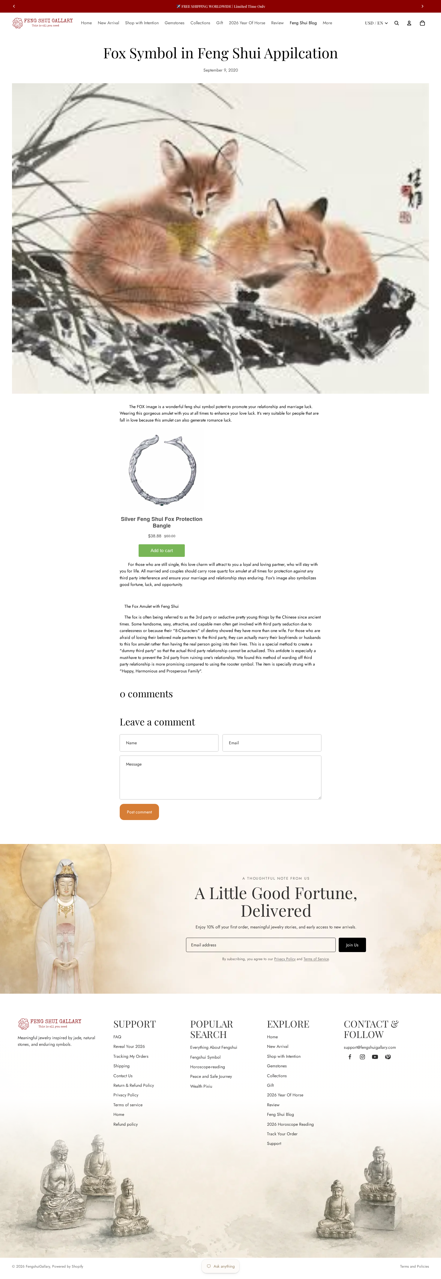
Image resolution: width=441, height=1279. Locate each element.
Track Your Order (282, 1134)
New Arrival (277, 1046)
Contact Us (123, 1076)
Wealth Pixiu (201, 1086)
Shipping (121, 1066)
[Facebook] (350, 1057)
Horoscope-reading (207, 1067)
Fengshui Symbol (205, 1057)
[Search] (396, 23)
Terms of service (127, 1105)
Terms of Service (316, 959)
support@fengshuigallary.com (370, 1047)
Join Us (352, 945)
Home (118, 1114)
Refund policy (125, 1124)
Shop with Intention (284, 1056)
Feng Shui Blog (280, 1114)
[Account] (409, 23)
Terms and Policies (414, 1266)
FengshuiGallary (38, 1266)
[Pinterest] (388, 1057)
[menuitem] (327, 23)
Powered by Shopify (67, 1266)
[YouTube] (375, 1057)
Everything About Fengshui (213, 1047)
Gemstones (277, 1066)
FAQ (117, 1037)
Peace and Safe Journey (211, 1076)
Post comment (139, 812)
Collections (277, 1076)
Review (273, 1105)
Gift (270, 1085)
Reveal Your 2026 (129, 1046)
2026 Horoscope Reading (290, 1124)
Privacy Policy (285, 959)
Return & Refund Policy (133, 1085)
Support (274, 1143)
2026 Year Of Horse (285, 1095)
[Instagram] (362, 1057)
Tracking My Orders (130, 1056)
